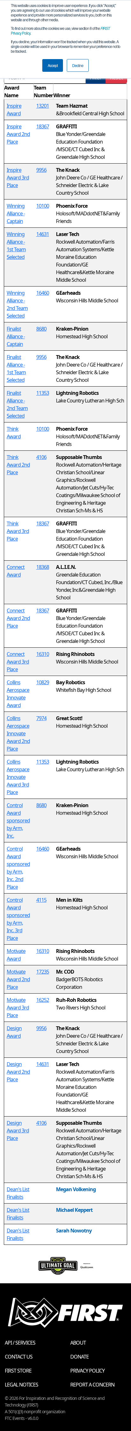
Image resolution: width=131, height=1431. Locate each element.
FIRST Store (18, 1370)
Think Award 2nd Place (18, 465)
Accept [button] (53, 65)
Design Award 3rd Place (18, 1130)
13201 (42, 105)
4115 (41, 899)
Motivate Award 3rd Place (18, 1007)
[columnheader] (19, 91)
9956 (41, 169)
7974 (41, 718)
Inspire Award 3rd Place (18, 177)
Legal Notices (21, 1384)
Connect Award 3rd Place (18, 662)
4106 (41, 457)
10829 (42, 682)
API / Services (20, 1342)
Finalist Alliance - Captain (16, 336)
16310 (42, 654)
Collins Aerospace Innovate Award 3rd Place (18, 777)
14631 (42, 234)
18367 (42, 126)
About (78, 1342)
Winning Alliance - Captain (16, 213)
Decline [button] (77, 65)
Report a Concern (92, 1384)
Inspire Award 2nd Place (18, 134)
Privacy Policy (87, 1370)
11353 (42, 392)
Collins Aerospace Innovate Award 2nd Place (18, 733)
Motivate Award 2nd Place (18, 979)
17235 (42, 971)
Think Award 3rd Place (18, 531)
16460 (42, 292)
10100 (42, 205)
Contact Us (18, 1356)
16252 (42, 999)
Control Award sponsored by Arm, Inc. (18, 820)
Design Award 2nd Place (18, 1072)
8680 (41, 328)
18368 (42, 567)
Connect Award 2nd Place (18, 618)
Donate (79, 1356)
